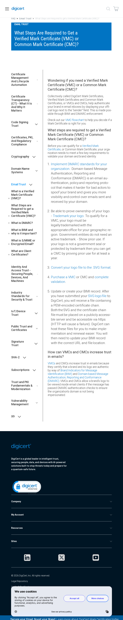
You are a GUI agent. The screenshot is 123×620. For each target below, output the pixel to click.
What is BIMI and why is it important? (24, 231)
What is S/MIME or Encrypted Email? (23, 242)
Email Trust (25, 18)
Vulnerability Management (20, 402)
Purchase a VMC (63, 277)
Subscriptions (20, 370)
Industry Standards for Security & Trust (21, 296)
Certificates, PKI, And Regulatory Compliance (22, 141)
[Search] (108, 9)
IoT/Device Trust (18, 313)
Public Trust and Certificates (21, 328)
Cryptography (20, 156)
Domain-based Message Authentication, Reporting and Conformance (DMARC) (78, 377)
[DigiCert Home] (18, 9)
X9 (13, 416)
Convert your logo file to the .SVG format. (81, 267)
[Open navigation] (7, 9)
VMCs (51, 363)
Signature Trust (17, 343)
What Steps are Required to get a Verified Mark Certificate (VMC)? (23, 211)
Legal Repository (19, 581)
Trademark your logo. (68, 216)
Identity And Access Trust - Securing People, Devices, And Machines (22, 274)
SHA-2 (15, 357)
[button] (26, 487)
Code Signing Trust (19, 124)
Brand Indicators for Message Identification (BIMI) (72, 372)
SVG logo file (97, 296)
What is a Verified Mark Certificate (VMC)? (22, 195)
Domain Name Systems (20, 170)
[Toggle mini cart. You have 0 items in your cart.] (116, 9)
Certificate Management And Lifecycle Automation (20, 80)
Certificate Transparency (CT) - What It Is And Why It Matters (21, 103)
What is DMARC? (22, 223)
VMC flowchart (74, 120)
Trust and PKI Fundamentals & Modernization (22, 385)
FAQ (13, 18)
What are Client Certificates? (21, 252)
